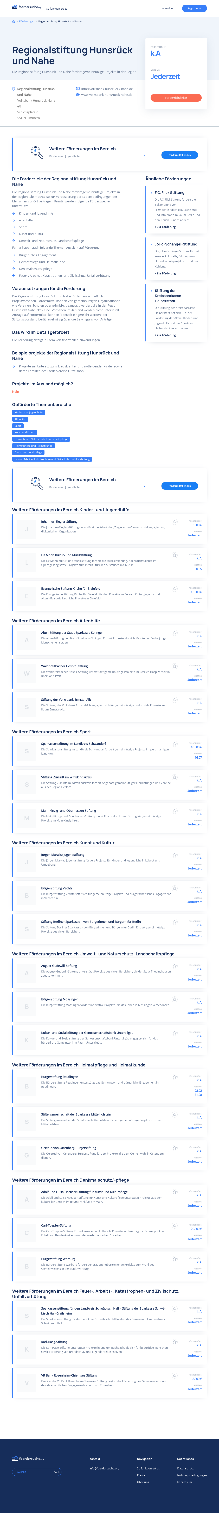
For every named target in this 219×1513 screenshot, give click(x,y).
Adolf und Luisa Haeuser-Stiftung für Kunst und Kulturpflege (84, 1192)
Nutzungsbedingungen (192, 1475)
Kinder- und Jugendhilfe (28, 412)
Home (13, 21)
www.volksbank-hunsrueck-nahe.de (106, 95)
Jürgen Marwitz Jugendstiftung (62, 855)
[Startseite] (28, 8)
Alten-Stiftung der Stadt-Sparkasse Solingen (72, 633)
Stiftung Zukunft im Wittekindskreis (66, 777)
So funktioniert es (56, 8)
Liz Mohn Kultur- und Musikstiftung (66, 555)
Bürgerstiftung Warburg (58, 1259)
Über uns (143, 1482)
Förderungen (26, 21)
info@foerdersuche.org (104, 1468)
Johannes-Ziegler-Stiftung (59, 521)
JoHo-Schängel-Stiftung (176, 244)
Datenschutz (185, 1468)
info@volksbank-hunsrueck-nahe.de (107, 89)
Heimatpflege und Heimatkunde (33, 445)
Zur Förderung (166, 227)
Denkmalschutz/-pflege (28, 452)
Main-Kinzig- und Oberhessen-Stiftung (68, 811)
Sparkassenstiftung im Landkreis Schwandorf (73, 744)
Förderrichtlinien (176, 98)
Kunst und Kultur (25, 432)
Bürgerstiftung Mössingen (60, 999)
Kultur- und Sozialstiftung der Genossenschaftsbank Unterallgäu (87, 1033)
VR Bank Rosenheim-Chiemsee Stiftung (69, 1375)
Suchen (56, 1472)
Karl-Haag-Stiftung (54, 1342)
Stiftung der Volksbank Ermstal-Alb (66, 699)
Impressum (184, 1482)
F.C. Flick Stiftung (169, 192)
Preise (141, 1475)
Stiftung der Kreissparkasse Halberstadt (168, 295)
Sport (18, 425)
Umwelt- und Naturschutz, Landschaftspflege (41, 439)
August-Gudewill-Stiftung (59, 966)
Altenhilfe (20, 419)
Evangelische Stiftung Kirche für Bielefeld (70, 588)
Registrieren (195, 8)
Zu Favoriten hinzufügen (175, 522)
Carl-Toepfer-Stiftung (56, 1225)
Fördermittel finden (180, 155)
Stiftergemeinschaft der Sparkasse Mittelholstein (76, 1114)
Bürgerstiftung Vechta (57, 888)
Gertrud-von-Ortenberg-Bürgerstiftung (68, 1148)
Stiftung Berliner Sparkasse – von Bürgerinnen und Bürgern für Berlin (91, 922)
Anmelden (168, 8)
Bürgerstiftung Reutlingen (59, 1077)
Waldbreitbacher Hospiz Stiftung (64, 666)
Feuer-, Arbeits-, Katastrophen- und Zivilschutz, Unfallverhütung (52, 459)
